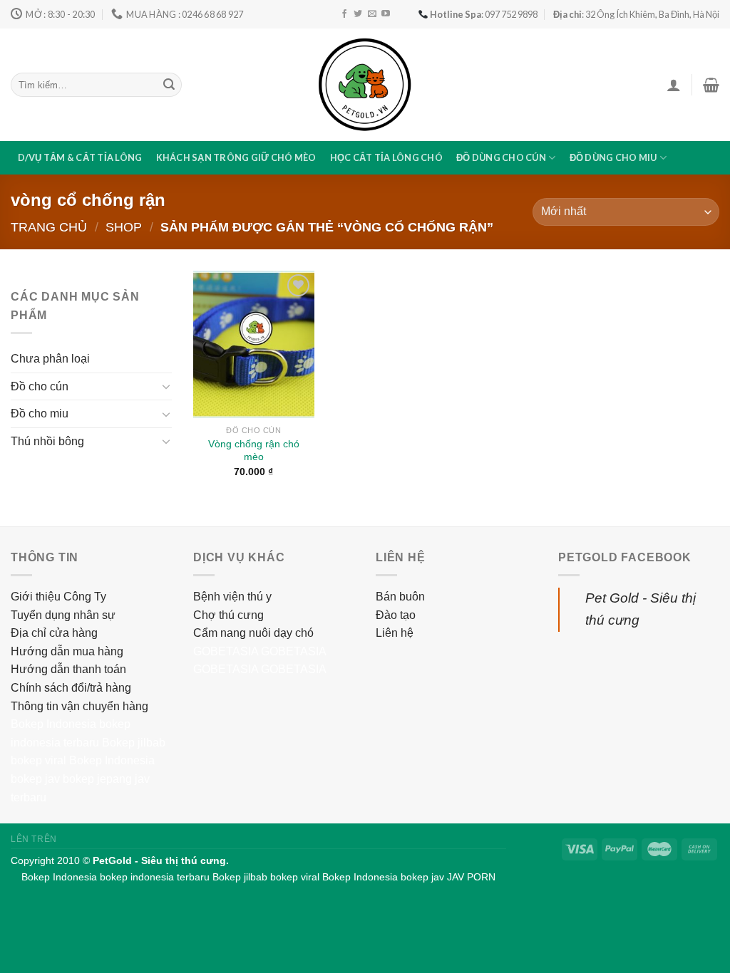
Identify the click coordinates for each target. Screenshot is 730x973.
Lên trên (34, 839)
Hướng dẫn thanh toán (68, 669)
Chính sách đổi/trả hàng (71, 688)
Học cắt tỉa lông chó (386, 157)
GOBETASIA (225, 651)
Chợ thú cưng (228, 615)
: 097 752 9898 (484, 14)
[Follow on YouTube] (385, 14)
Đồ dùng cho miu (613, 157)
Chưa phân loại (50, 359)
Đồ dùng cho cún (501, 157)
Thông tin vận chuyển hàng (79, 706)
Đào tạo (396, 615)
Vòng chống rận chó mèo (253, 450)
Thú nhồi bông (47, 441)
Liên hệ (394, 633)
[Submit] (169, 85)
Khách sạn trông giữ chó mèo (236, 157)
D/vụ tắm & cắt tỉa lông (80, 157)
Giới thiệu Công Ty (58, 596)
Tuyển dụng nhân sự (63, 615)
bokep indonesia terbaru (155, 877)
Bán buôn (400, 596)
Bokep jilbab (133, 743)
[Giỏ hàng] (711, 84)
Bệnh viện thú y (232, 596)
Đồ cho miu (39, 413)
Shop (124, 226)
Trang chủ (49, 226)
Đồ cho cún (39, 386)
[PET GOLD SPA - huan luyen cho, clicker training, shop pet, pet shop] (365, 84)
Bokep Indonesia (53, 724)
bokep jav (35, 779)
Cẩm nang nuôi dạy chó (253, 633)
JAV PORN (471, 877)
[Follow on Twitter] (358, 14)
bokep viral (38, 760)
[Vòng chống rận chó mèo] (253, 344)
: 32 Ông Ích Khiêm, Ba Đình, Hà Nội (636, 14)
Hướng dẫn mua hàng (67, 651)
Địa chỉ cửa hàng (54, 633)
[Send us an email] (372, 14)
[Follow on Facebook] (344, 14)
